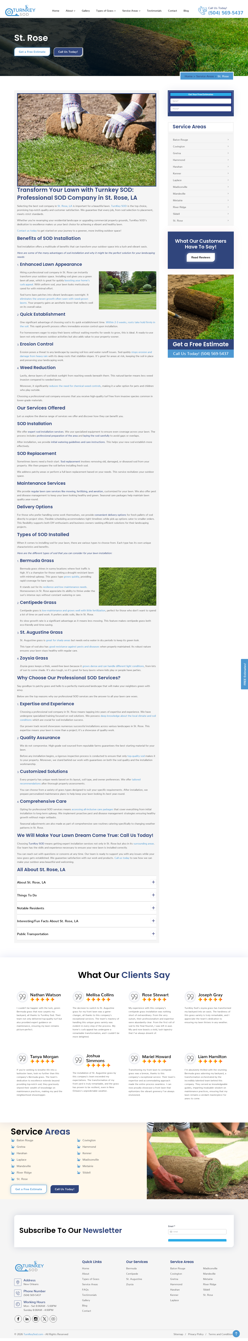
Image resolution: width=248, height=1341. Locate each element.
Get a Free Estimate (32, 51)
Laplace (177, 180)
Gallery (86, 10)
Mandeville (179, 193)
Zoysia (130, 1284)
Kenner (177, 173)
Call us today (122, 858)
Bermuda (131, 1268)
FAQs (85, 1289)
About (69, 10)
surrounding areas (143, 843)
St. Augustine (134, 1279)
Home (55, 10)
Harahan (177, 166)
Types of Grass (104, 10)
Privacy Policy (196, 1334)
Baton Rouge (180, 139)
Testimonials (154, 10)
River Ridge (179, 207)
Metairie (178, 200)
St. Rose (178, 220)
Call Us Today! (68, 51)
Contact (172, 10)
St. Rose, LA (65, 206)
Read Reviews (200, 257)
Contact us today (27, 230)
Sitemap (178, 1334)
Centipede (132, 1273)
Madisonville (180, 187)
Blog (186, 10)
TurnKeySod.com (33, 1334)
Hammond (179, 160)
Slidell (176, 213)
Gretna (177, 153)
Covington (179, 146)
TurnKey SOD (119, 206)
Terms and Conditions (221, 1334)
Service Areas (130, 10)
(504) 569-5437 (225, 12)
